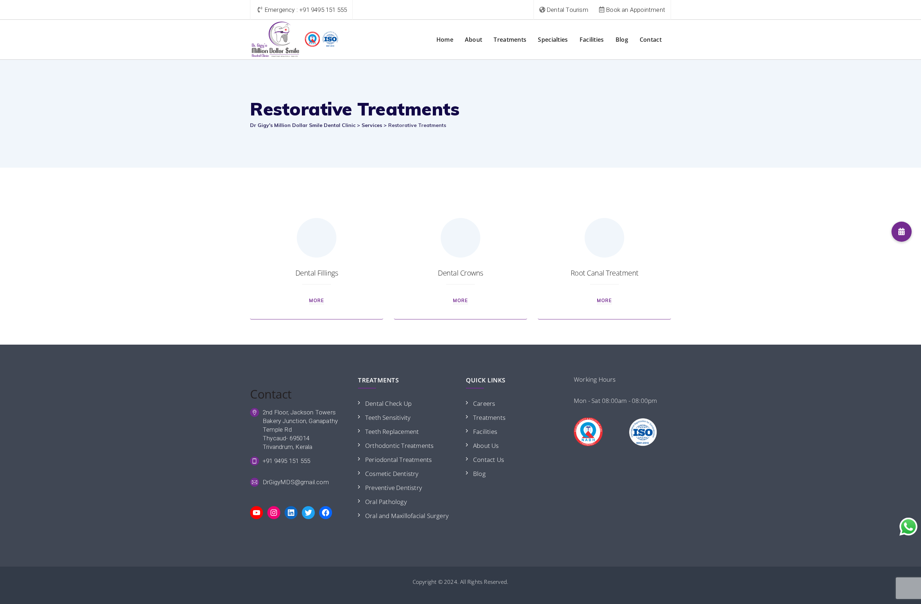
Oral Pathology (386, 502)
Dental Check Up (388, 403)
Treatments (510, 40)
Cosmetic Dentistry (392, 473)
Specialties (553, 40)
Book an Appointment (635, 9)
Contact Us (488, 459)
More (316, 300)
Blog (622, 40)
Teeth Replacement (392, 431)
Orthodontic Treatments (399, 445)
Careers (484, 403)
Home (444, 40)
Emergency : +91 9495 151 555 (305, 9)
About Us (486, 445)
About (473, 40)
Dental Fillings (316, 273)
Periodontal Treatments (398, 459)
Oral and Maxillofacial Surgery (407, 516)
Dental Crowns (460, 273)
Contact (651, 40)
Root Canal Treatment (605, 273)
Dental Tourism (567, 9)
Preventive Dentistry (393, 487)
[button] (901, 232)
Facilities (592, 40)
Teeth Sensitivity (387, 417)
